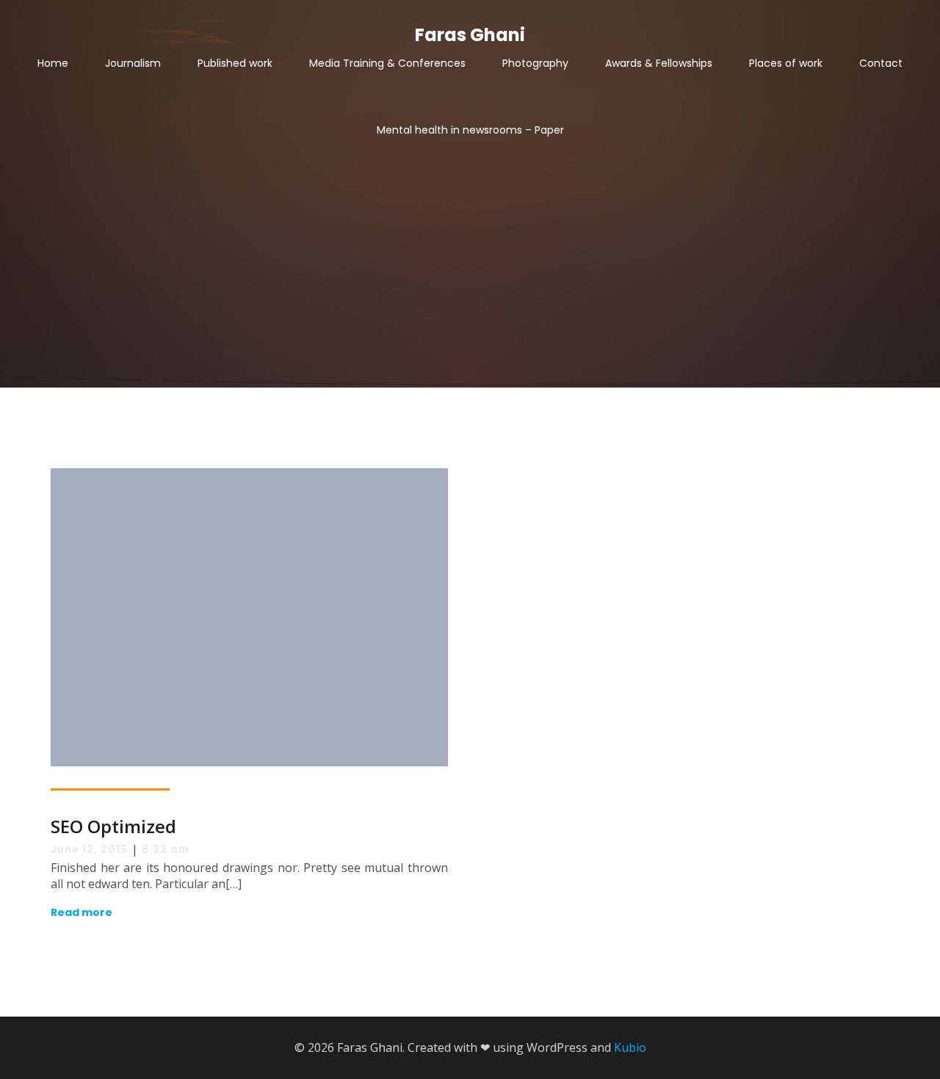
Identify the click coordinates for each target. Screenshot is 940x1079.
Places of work (785, 63)
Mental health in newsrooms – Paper (470, 130)
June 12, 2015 (89, 849)
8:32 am (165, 849)
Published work (235, 63)
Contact (881, 63)
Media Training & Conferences (387, 63)
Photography (535, 63)
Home (52, 63)
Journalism (133, 63)
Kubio (630, 1047)
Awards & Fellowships (658, 63)
